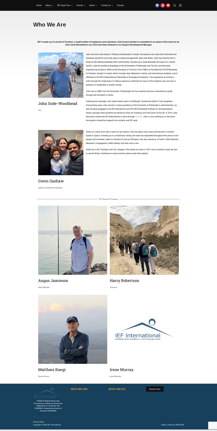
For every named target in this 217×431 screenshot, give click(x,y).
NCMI (137, 116)
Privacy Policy (38, 422)
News (92, 5)
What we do (116, 389)
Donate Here (154, 389)
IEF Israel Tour (63, 5)
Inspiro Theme (167, 425)
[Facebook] (157, 5)
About (48, 5)
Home (39, 5)
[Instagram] (163, 5)
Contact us (106, 5)
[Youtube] (168, 5)
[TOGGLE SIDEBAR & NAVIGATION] (181, 5)
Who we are (79, 389)
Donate (120, 5)
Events (80, 5)
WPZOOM (180, 425)
